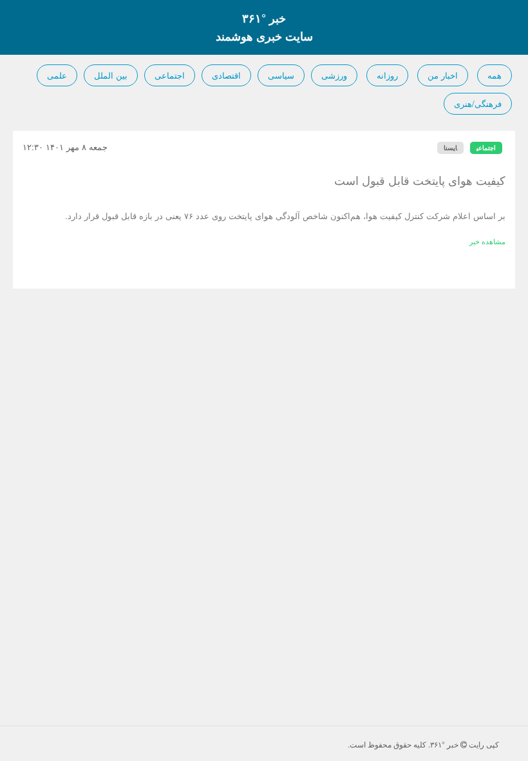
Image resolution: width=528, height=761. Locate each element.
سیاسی (281, 75)
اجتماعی (170, 75)
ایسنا (450, 147)
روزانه (387, 75)
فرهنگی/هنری (478, 103)
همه (494, 75)
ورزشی (334, 75)
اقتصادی (226, 75)
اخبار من (443, 75)
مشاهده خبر (487, 241)
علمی (57, 75)
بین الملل (110, 75)
